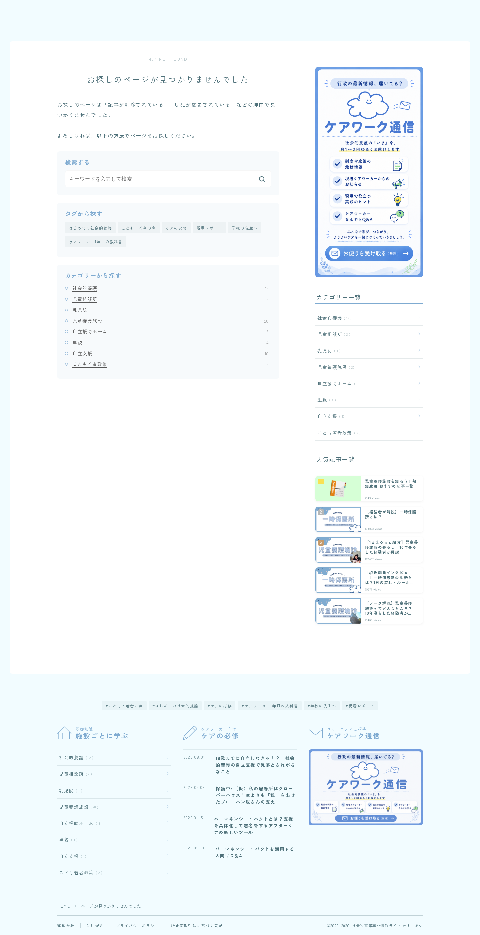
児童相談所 (170, 299)
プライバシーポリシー (137, 925)
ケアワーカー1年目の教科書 (96, 241)
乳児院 (170, 310)
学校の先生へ (245, 227)
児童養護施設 (170, 320)
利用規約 (95, 925)
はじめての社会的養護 (90, 227)
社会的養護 (170, 288)
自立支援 (170, 353)
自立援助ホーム (170, 331)
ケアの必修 (176, 227)
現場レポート (209, 227)
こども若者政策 (170, 364)
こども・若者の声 (138, 227)
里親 (170, 342)
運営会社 (65, 925)
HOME (64, 906)
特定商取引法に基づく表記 (197, 925)
